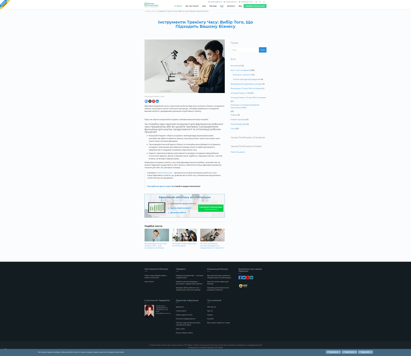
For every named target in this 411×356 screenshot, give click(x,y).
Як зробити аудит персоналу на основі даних (184, 245)
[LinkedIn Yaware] (251, 279)
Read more (349, 352)
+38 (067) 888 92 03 (216, 2)
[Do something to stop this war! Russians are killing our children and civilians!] (5, 5)
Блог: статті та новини (240, 70)
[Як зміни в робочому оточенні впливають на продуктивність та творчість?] (212, 236)
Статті (233, 128)
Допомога (231, 6)
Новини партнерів (238, 119)
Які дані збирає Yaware (184, 333)
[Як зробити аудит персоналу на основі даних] (184, 236)
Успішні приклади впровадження (247, 79)
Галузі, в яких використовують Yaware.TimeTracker (155, 276)
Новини (234, 115)
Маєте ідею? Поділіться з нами (218, 323)
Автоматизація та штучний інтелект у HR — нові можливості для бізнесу (155, 246)
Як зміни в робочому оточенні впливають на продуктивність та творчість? (212, 246)
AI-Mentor (178, 6)
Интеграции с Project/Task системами (246, 88)
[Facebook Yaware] (240, 279)
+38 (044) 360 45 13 (231, 2)
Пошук (262, 50)
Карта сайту (180, 329)
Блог (222, 6)
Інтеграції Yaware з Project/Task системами (248, 97)
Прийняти (333, 352)
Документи (180, 307)
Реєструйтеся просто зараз (159, 186)
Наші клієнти (149, 282)
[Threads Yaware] (253, 279)
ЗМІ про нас (211, 307)
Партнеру (213, 6)
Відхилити (365, 352)
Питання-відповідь (238, 124)
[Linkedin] (157, 101)
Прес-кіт (210, 311)
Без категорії (236, 65)
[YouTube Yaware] (248, 279)
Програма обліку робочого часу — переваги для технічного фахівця (188, 289)
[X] (150, 101)
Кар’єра (210, 315)
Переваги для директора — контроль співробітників (189, 276)
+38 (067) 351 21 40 (246, 2)
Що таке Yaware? (192, 6)
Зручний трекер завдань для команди (218, 283)
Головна (148, 11)
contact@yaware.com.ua (163, 313)
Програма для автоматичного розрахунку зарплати (218, 289)
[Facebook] (146, 101)
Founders (210, 319)
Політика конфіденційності (186, 319)
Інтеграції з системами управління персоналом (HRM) (245, 106)
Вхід (240, 6)
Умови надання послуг (184, 315)
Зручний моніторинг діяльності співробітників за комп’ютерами (219, 276)
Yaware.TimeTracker (165, 173)
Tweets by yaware (238, 152)
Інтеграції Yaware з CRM (240, 93)
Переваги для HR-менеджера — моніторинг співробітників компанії (189, 283)
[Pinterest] (153, 101)
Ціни (204, 6)
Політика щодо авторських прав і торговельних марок (188, 324)
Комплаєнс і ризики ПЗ (242, 75)
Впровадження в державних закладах (246, 84)
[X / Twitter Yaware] (244, 279)
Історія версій (181, 311)
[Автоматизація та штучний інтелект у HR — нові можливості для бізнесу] (157, 236)
